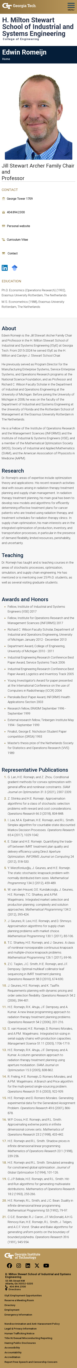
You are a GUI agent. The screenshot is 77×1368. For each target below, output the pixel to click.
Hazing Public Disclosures (20, 1342)
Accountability (12, 1352)
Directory (9, 1305)
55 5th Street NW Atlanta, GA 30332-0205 (19, 1282)
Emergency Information (18, 1314)
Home (6, 59)
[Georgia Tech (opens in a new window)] (22, 1255)
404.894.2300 (16, 212)
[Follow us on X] (37, 1266)
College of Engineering (21, 39)
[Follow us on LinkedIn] (28, 1266)
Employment (11, 1309)
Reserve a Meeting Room (19, 1300)
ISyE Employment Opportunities (23, 1295)
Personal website (18, 226)
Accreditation (12, 1357)
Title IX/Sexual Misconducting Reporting (28, 1338)
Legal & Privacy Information (20, 1328)
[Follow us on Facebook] (9, 1266)
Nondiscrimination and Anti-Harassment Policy (32, 1323)
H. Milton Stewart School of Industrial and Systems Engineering (38, 27)
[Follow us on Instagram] (19, 1266)
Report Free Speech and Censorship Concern (30, 1361)
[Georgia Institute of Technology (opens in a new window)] (19, 5)
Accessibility (12, 1347)
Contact (13, 253)
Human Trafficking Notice (19, 1333)
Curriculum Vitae (17, 239)
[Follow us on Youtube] (46, 1266)
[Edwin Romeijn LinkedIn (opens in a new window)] (5, 268)
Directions (15, 1289)
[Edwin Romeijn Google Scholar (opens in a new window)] (15, 268)
